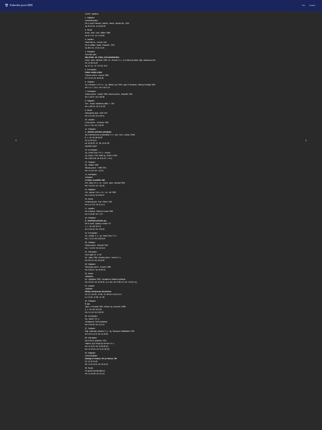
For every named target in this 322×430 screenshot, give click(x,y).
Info (303, 5)
